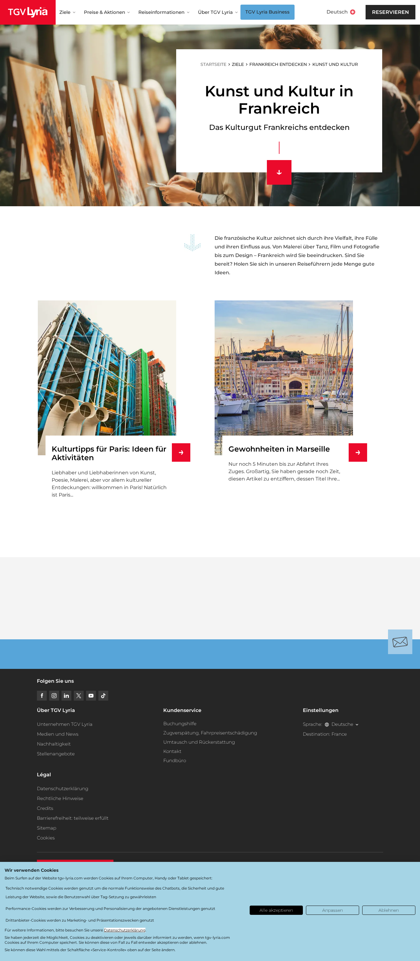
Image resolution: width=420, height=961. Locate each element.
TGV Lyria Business (267, 12)
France (339, 734)
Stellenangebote (56, 754)
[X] (79, 696)
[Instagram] (54, 696)
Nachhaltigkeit (54, 744)
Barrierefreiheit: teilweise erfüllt (73, 818)
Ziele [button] (64, 12)
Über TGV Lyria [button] (215, 12)
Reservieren (390, 12)
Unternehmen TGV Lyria (65, 724)
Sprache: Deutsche (328, 724)
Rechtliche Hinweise (60, 798)
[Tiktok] (103, 696)
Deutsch (337, 12)
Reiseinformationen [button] (161, 12)
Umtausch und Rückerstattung (199, 742)
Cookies (46, 837)
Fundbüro (174, 760)
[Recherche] (365, 12)
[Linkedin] (66, 696)
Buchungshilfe (179, 723)
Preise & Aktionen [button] (104, 12)
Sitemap (46, 828)
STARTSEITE (213, 64)
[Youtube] (91, 696)
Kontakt (172, 751)
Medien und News (57, 734)
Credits (45, 808)
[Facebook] (42, 696)
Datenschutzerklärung (62, 788)
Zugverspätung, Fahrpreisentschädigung (210, 733)
